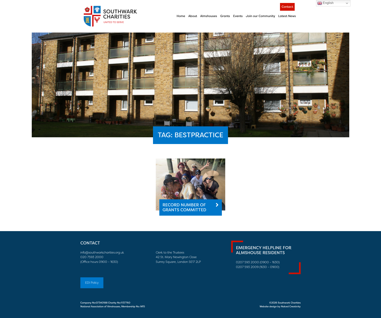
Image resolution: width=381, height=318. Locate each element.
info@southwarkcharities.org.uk (102, 253)
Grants (225, 16)
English (328, 3)
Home (181, 16)
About (192, 16)
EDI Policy (92, 283)
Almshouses (208, 16)
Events (238, 16)
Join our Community (260, 16)
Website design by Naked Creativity (280, 306)
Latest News (287, 16)
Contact (287, 7)
